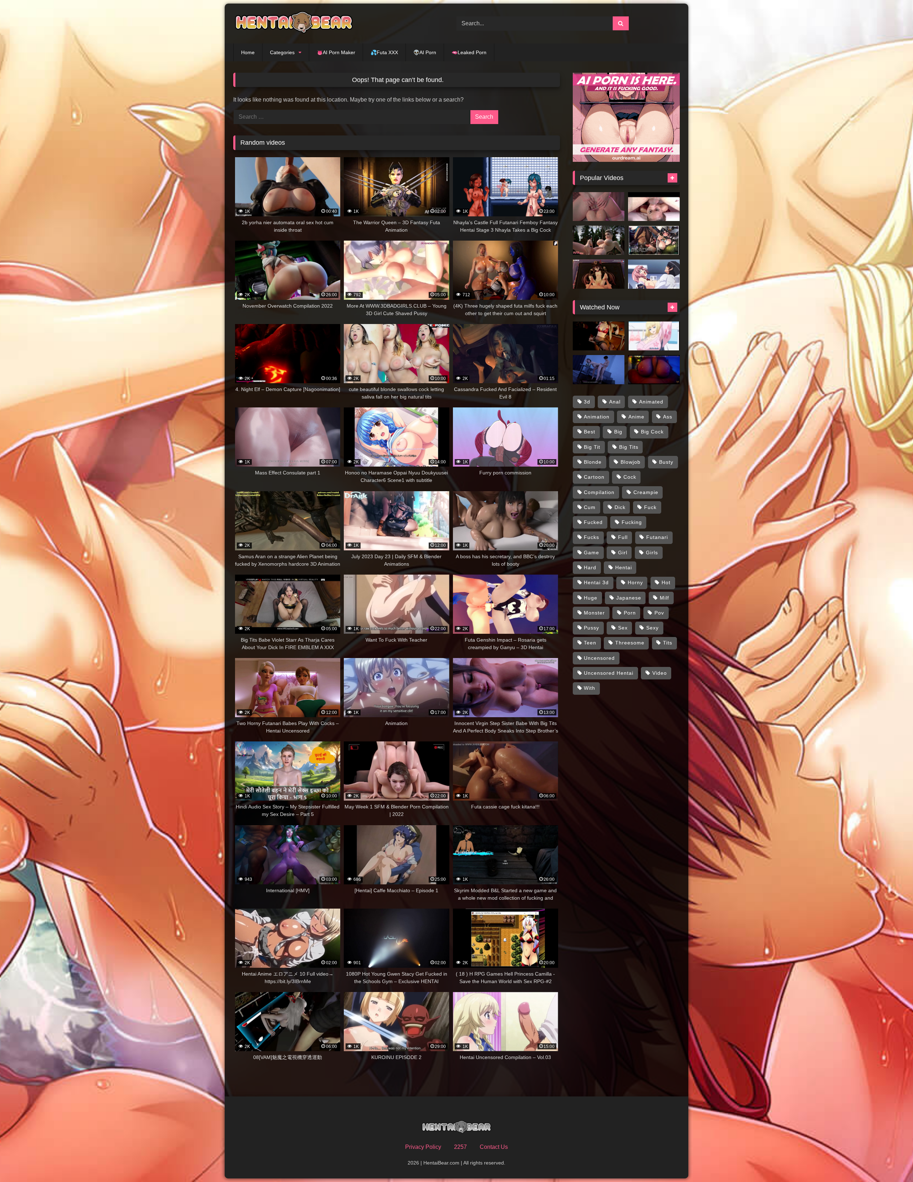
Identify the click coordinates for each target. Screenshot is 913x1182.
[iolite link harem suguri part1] (654, 240)
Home (248, 52)
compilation (599, 492)
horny (635, 582)
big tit (592, 447)
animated (651, 402)
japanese (628, 598)
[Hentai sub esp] (654, 336)
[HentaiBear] (294, 23)
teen (590, 643)
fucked (593, 522)
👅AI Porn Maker (336, 52)
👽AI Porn (424, 52)
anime (636, 417)
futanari (657, 537)
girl (622, 552)
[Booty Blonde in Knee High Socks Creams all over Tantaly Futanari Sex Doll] (598, 206)
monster (594, 613)
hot (666, 582)
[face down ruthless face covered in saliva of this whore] (654, 206)
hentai (623, 567)
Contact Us (494, 1147)
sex (623, 628)
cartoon (594, 477)
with (589, 688)
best (589, 432)
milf (664, 598)
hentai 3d (596, 582)
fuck (650, 507)
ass (667, 417)
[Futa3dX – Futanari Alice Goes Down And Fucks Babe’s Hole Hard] (598, 240)
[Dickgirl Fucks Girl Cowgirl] (598, 336)
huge (590, 598)
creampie (645, 492)
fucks (591, 537)
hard (590, 567)
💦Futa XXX (384, 52)
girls (652, 552)
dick (620, 507)
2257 (460, 1147)
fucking (632, 522)
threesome (629, 643)
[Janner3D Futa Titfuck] (654, 369)
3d (587, 402)
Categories (282, 52)
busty (666, 462)
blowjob (631, 462)
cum (590, 507)
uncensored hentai (608, 673)
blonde (593, 462)
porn (630, 613)
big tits (628, 447)
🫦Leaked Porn (469, 52)
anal (615, 402)
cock (629, 477)
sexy (652, 628)
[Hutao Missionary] (598, 274)
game (591, 552)
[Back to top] (891, 1161)
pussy (591, 628)
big (618, 432)
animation (596, 417)
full (623, 537)
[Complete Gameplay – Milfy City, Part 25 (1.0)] (598, 369)
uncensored (599, 658)
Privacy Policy (423, 1147)
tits (667, 643)
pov (659, 613)
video (659, 673)
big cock (652, 432)
